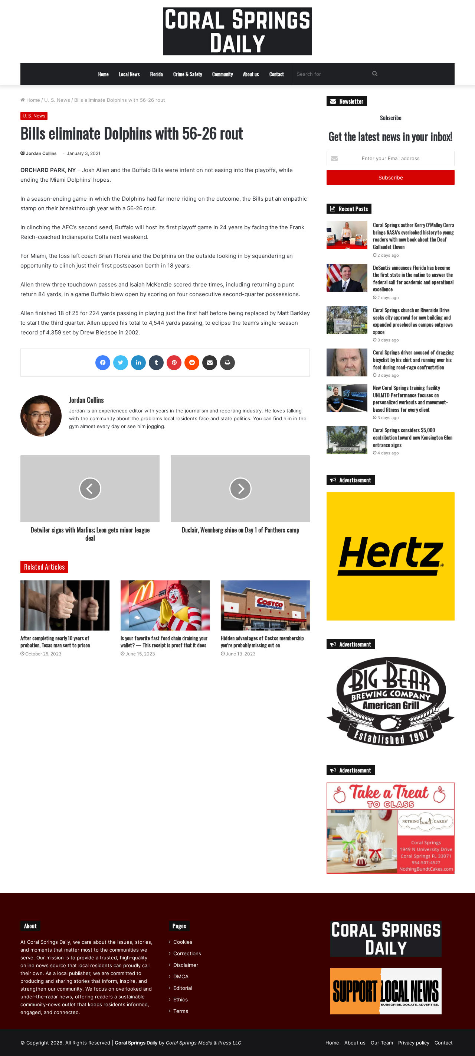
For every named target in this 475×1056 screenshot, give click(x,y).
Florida (156, 74)
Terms (180, 1011)
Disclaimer (185, 965)
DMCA (181, 976)
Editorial (182, 988)
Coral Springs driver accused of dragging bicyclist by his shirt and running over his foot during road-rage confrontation (413, 359)
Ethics (180, 999)
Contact (276, 74)
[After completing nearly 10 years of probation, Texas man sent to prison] (64, 605)
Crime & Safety (187, 74)
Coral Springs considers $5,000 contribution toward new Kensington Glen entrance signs (412, 437)
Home (103, 74)
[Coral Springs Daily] (237, 31)
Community (222, 74)
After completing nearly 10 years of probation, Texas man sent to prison (55, 641)
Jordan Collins (41, 153)
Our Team (382, 1043)
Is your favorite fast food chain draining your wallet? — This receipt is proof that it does (164, 641)
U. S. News (57, 100)
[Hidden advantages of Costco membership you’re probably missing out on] (265, 605)
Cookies (182, 942)
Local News (129, 74)
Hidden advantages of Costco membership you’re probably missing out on (262, 641)
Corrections (187, 953)
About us (251, 74)
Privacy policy (413, 1043)
